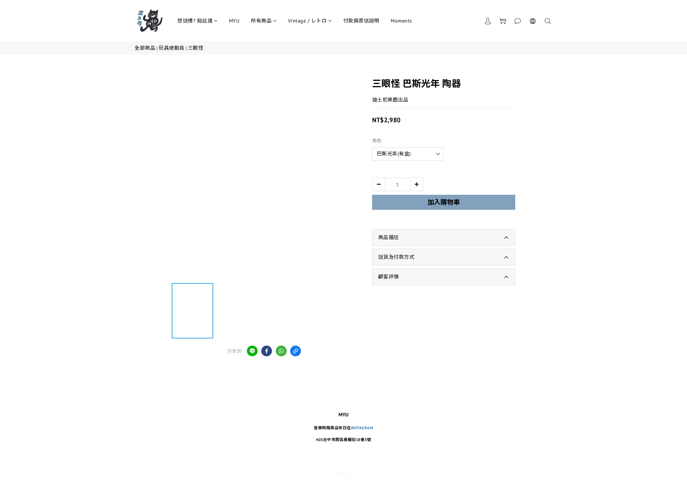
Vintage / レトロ (307, 21)
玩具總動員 (172, 48)
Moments (401, 21)
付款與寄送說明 (361, 21)
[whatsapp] (281, 351)
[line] (252, 351)
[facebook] (266, 351)
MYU (234, 21)
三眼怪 (196, 48)
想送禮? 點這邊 (195, 21)
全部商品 (145, 48)
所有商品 (261, 21)
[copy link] (295, 351)
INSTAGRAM (362, 427)
